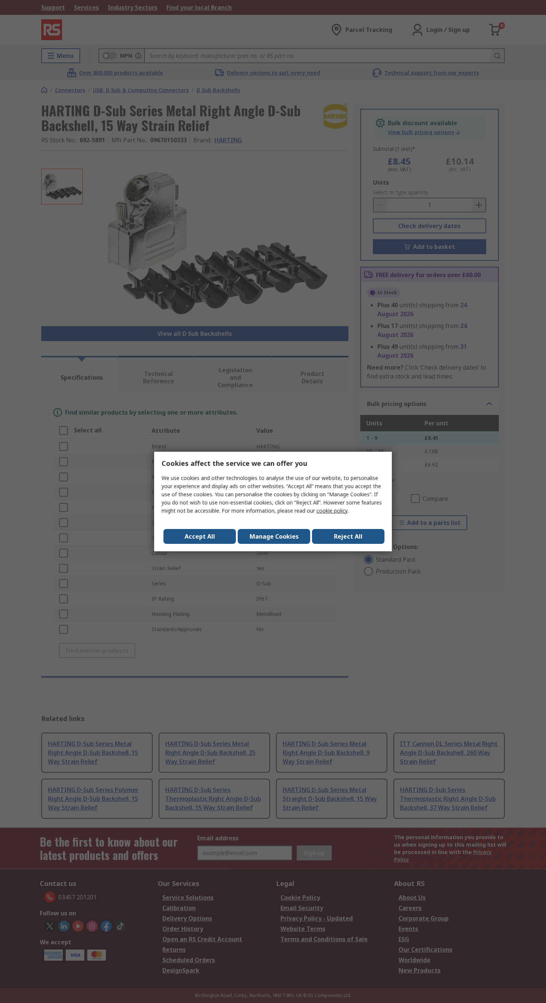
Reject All (348, 536)
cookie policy (331, 510)
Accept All (200, 536)
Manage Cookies (274, 536)
